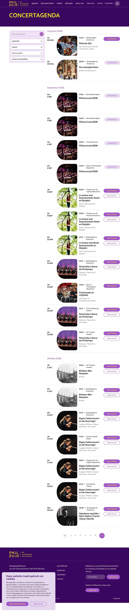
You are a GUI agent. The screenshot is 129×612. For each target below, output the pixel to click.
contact (100, 3)
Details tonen (38, 604)
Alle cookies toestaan (17, 604)
